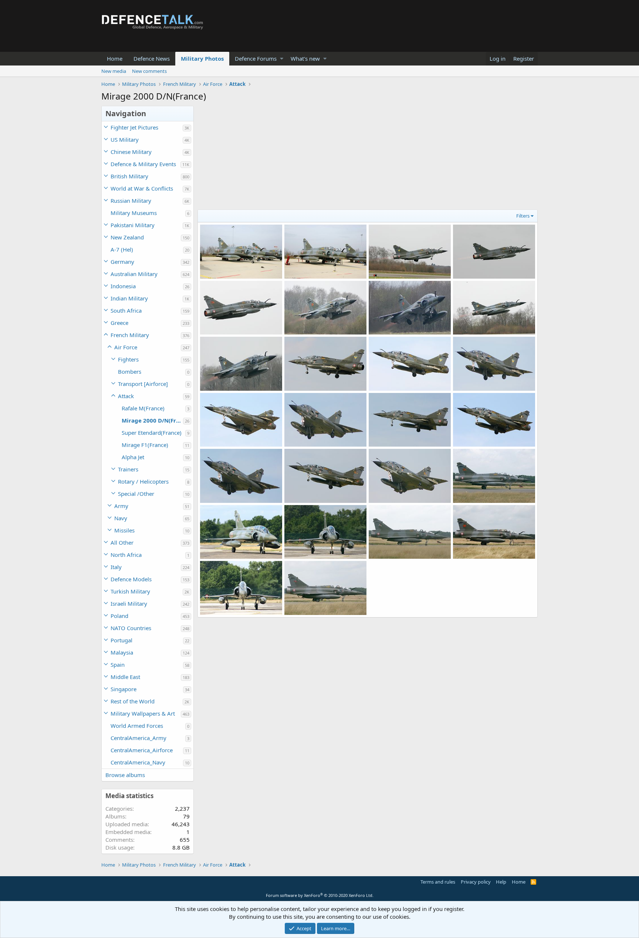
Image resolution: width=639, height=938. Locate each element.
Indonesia (123, 286)
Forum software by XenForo (319, 895)
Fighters (128, 359)
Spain (118, 664)
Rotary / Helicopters (143, 481)
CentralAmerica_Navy (138, 762)
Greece (119, 322)
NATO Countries (131, 628)
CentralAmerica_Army (138, 738)
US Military (125, 139)
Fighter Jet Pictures (134, 127)
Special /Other (136, 493)
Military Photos (202, 58)
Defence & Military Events (143, 164)
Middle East (125, 676)
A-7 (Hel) (122, 249)
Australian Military (134, 274)
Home (114, 58)
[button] (281, 58)
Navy (120, 518)
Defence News (151, 58)
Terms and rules (437, 881)
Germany (122, 261)
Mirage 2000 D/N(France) (152, 420)
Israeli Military (129, 603)
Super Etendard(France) (152, 432)
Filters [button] (523, 215)
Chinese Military (131, 151)
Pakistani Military (133, 225)
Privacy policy (476, 881)
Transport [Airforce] (143, 383)
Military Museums (134, 212)
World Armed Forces (137, 725)
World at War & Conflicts (142, 188)
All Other (122, 542)
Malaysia (122, 652)
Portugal (121, 640)
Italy (116, 567)
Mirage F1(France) (145, 444)
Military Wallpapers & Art (143, 713)
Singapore (123, 689)
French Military (130, 335)
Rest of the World (133, 701)
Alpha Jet (133, 457)
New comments (149, 71)
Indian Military (129, 298)
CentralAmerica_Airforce (142, 750)
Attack (126, 396)
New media (113, 71)
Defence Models (131, 579)
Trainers (128, 469)
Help (501, 881)
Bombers (129, 371)
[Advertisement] (367, 157)
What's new (305, 58)
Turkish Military (130, 591)
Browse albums (125, 775)
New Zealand (127, 237)
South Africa (126, 310)
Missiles (124, 530)
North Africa (126, 554)
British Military (129, 176)
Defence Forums (256, 58)
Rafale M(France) (143, 408)
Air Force (125, 347)
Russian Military (131, 200)
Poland (119, 615)
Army (121, 506)
